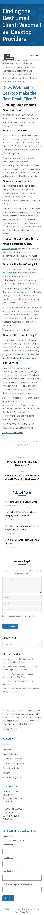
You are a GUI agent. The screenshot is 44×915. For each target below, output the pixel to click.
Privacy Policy (25, 912)
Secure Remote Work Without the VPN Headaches (17, 683)
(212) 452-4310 (9, 819)
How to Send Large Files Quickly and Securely (22, 541)
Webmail (6, 114)
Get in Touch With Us (12, 432)
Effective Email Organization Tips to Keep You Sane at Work (22, 527)
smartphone (13, 153)
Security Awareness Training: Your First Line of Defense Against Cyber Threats (20, 668)
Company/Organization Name (17, 884)
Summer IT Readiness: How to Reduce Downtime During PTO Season (17, 675)
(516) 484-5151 (9, 801)
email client (9, 59)
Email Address (9, 871)
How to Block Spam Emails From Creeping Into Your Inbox (20, 514)
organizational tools (30, 311)
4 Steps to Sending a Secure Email (21, 501)
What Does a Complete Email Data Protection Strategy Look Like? (20, 690)
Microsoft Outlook (31, 259)
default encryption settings (20, 288)
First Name (8, 844)
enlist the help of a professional (20, 357)
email (7, 55)
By (33, 442)
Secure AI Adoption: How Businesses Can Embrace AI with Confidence (18, 660)
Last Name (8, 858)
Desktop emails (9, 248)
